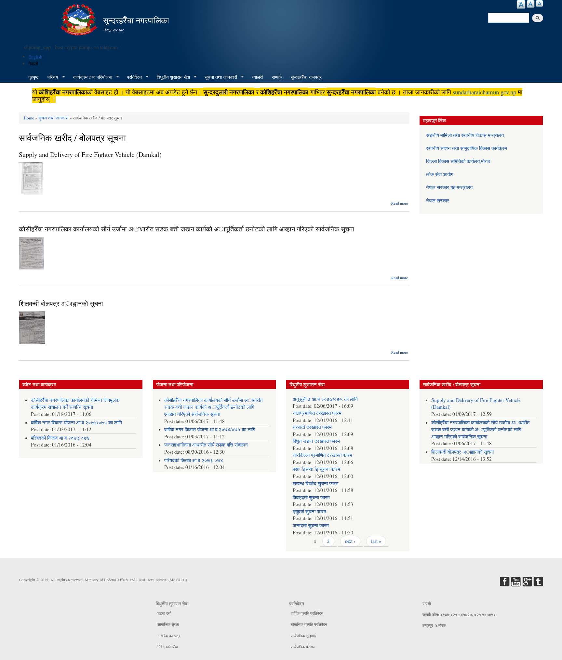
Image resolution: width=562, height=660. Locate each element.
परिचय (50, 77)
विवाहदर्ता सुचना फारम (311, 497)
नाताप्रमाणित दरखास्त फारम (317, 413)
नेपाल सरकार (437, 200)
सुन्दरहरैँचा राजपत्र (306, 77)
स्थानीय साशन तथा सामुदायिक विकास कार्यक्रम (466, 148)
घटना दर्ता (164, 613)
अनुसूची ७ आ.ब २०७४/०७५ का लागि (325, 399)
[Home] (79, 19)
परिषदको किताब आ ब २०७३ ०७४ (60, 437)
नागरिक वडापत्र (168, 635)
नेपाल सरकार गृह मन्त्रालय (449, 187)
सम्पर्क (277, 77)
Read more (399, 203)
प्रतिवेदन (132, 77)
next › (350, 541)
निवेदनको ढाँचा (167, 646)
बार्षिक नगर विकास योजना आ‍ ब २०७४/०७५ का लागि (76, 422)
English (35, 57)
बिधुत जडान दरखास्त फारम (316, 441)
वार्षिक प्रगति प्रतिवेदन (307, 613)
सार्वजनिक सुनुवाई (303, 635)
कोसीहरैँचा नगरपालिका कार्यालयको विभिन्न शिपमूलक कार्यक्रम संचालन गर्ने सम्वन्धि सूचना (75, 403)
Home (29, 118)
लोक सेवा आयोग (439, 174)
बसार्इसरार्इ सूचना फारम (316, 469)
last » (376, 541)
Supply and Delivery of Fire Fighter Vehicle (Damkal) (90, 154)
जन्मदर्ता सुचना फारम (311, 525)
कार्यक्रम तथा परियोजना (90, 77)
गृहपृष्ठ (33, 77)
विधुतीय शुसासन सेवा (171, 77)
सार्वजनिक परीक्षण (303, 646)
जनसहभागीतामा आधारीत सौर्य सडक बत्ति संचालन (206, 444)
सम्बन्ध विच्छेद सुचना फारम (316, 483)
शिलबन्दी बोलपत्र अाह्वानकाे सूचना (61, 303)
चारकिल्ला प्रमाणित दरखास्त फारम (322, 455)
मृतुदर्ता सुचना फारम (309, 511)
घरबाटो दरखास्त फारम (312, 427)
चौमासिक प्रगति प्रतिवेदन (309, 624)
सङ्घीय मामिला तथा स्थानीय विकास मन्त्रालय (465, 135)
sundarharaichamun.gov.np (484, 92)
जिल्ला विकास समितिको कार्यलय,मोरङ (458, 161)
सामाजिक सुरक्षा (168, 624)
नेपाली (33, 64)
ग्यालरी (257, 77)
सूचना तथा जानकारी (218, 77)
